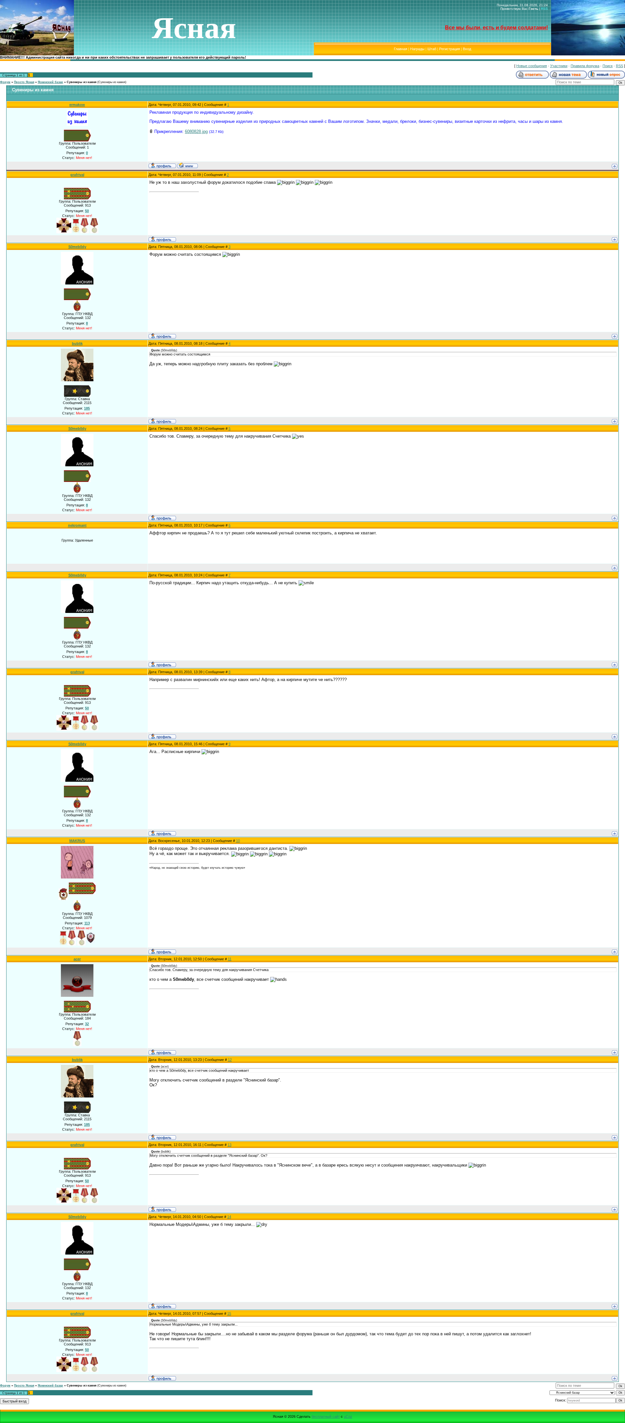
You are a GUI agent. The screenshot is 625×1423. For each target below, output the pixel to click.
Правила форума (585, 66)
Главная (400, 49)
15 (229, 1313)
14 (229, 1217)
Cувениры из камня (81, 82)
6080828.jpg (196, 131)
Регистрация (449, 49)
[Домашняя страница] (187, 165)
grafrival (77, 175)
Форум (5, 82)
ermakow (77, 105)
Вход (467, 49)
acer (77, 959)
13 (229, 1145)
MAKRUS (77, 841)
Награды (417, 49)
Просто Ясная (24, 82)
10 (238, 841)
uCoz (348, 1416)
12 (230, 1060)
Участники (558, 66)
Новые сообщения (531, 66)
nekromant (77, 525)
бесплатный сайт (326, 1416)
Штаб (431, 49)
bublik (77, 343)
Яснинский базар (50, 82)
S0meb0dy (77, 247)
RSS (544, 8)
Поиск (608, 66)
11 (229, 959)
